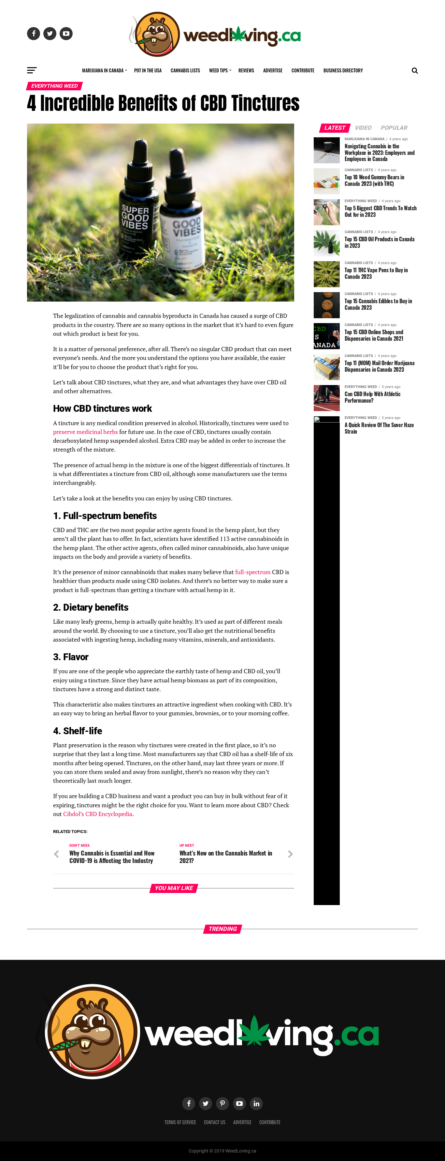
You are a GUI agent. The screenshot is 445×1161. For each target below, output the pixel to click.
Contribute (303, 70)
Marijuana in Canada (102, 70)
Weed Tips (218, 70)
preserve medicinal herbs (85, 432)
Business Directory (343, 70)
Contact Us (214, 1122)
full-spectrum (253, 572)
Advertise (272, 70)
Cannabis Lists (185, 70)
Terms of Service (180, 1122)
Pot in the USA (148, 70)
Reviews (246, 70)
